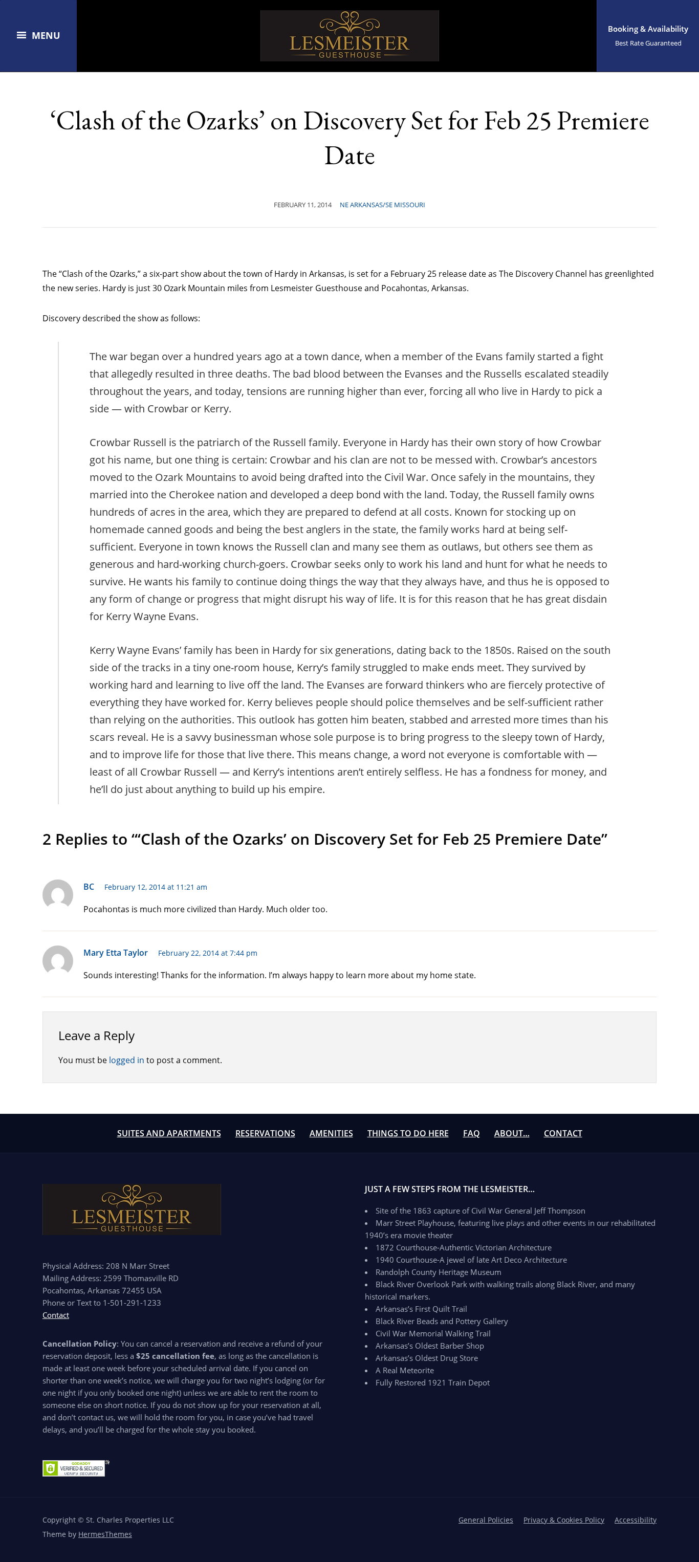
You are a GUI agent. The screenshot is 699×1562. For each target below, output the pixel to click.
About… (512, 1133)
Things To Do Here (408, 1133)
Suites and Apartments (169, 1133)
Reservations (265, 1133)
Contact (563, 1133)
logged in (126, 1060)
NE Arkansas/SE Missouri (382, 204)
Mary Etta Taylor (115, 952)
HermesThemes (105, 1534)
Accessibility (636, 1520)
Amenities (331, 1133)
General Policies (485, 1520)
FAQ (471, 1133)
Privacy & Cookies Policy (563, 1520)
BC (88, 886)
